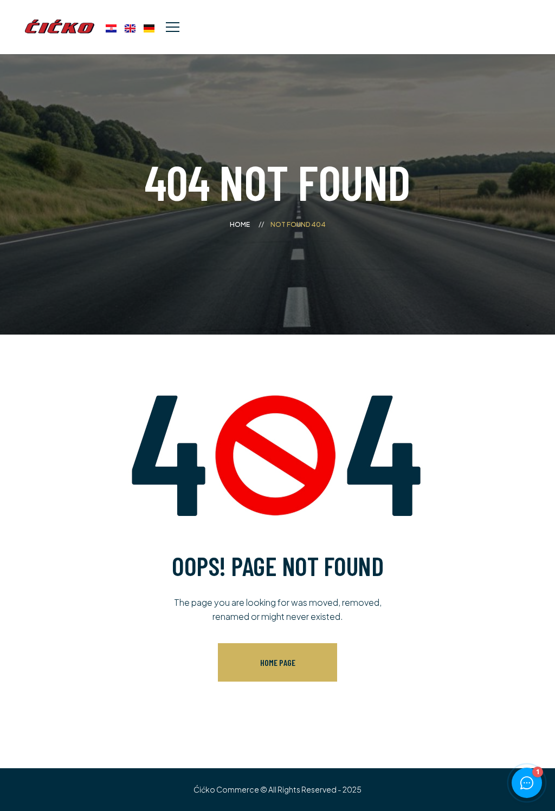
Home (240, 224)
